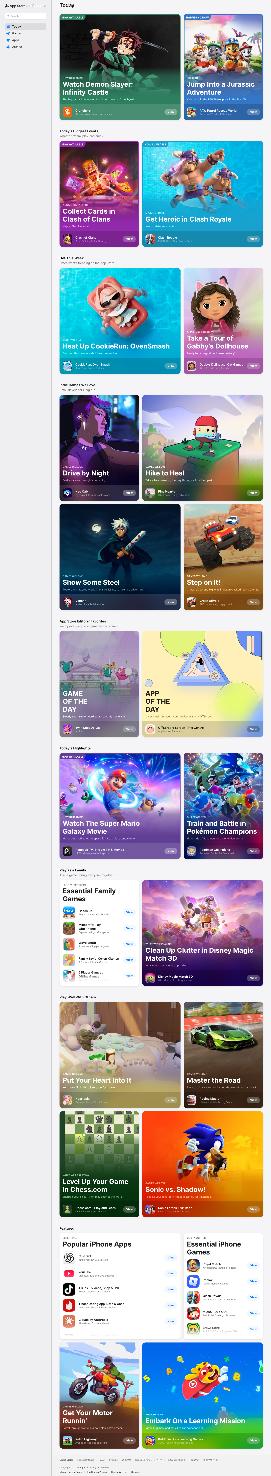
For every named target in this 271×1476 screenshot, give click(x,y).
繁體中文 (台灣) (210, 1460)
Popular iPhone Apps (97, 1244)
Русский (113, 1460)
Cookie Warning (119, 1472)
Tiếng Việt (194, 1460)
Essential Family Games (89, 895)
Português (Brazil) (176, 1460)
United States (66, 1460)
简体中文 (126, 1460)
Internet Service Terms (71, 1472)
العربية (102, 1460)
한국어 (159, 1460)
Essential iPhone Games (214, 1248)
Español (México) (86, 1460)
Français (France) (143, 1460)
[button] (25, 27)
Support (135, 1472)
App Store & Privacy (96, 1472)
